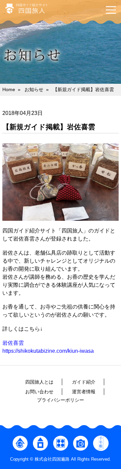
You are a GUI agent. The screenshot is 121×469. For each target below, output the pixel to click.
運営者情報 (83, 391)
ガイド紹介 (83, 382)
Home (8, 89)
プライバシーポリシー (60, 400)
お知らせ (34, 89)
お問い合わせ (39, 391)
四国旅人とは (39, 382)
